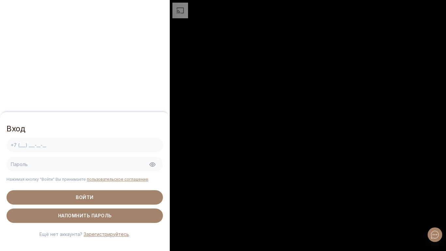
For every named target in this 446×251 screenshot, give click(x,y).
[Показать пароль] (152, 165)
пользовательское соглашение (117, 179)
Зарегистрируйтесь (106, 234)
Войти (85, 197)
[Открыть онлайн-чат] (435, 234)
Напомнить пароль (85, 215)
